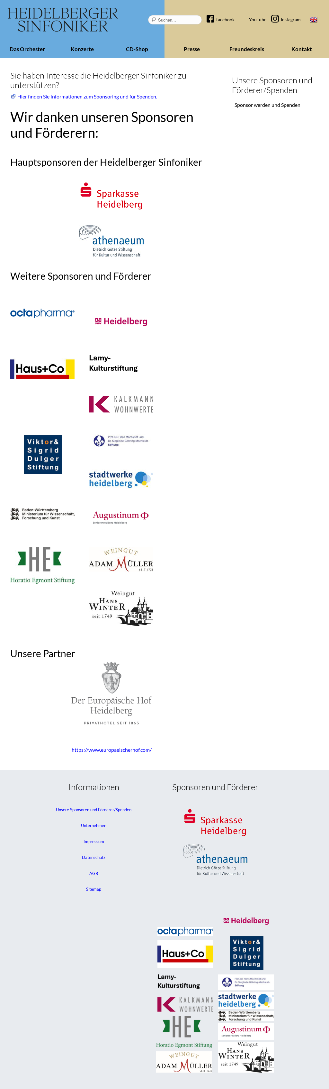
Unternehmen (93, 825)
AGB (93, 873)
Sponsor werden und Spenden (267, 105)
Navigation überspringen (213, 14)
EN (313, 19)
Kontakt (301, 49)
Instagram (291, 19)
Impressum (94, 841)
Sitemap (93, 889)
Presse (192, 49)
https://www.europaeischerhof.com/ (112, 750)
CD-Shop (137, 49)
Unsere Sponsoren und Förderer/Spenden (93, 809)
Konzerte (82, 49)
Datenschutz (93, 857)
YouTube (257, 19)
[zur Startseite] (63, 20)
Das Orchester (27, 49)
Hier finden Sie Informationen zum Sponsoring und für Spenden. (87, 96)
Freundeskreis (246, 49)
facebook (225, 19)
